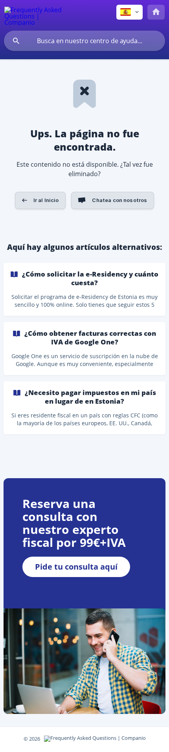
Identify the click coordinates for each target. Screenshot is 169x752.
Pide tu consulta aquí (76, 566)
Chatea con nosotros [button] (119, 200)
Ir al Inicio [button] (46, 200)
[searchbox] (84, 41)
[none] (33, 15)
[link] (84, 289)
